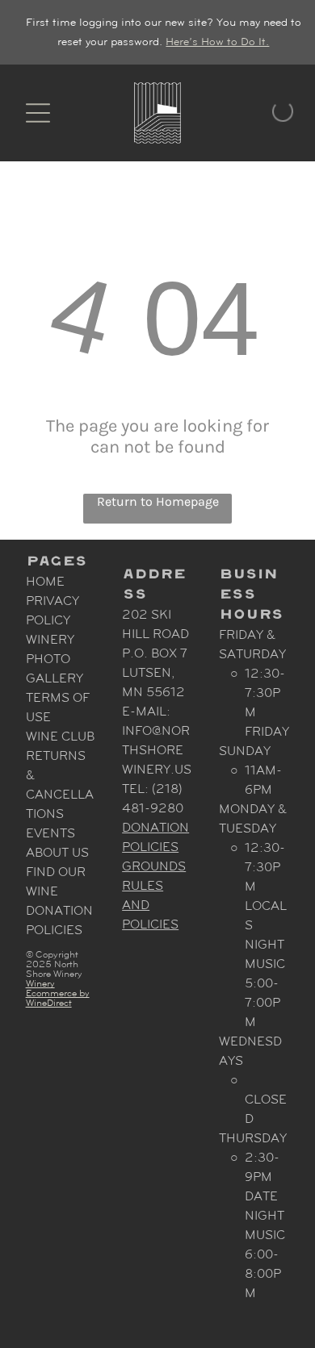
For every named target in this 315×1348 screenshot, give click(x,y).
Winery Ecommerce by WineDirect (58, 993)
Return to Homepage (158, 501)
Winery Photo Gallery (54, 659)
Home (45, 581)
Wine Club (60, 736)
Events (50, 833)
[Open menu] (38, 113)
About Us (57, 852)
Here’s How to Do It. (217, 41)
